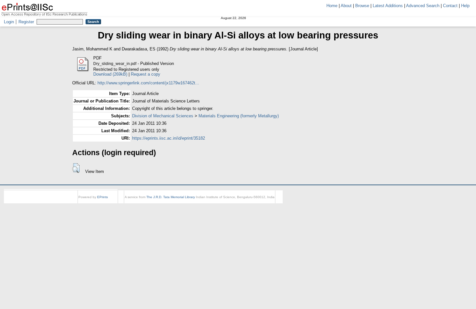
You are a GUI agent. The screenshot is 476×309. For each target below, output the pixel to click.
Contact (450, 5)
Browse (362, 5)
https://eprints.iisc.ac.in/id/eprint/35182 (168, 138)
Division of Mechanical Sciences (162, 115)
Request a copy (145, 74)
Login (9, 21)
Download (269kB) (110, 74)
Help (465, 5)
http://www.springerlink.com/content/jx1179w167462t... (148, 82)
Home (331, 5)
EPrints (102, 197)
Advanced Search (422, 5)
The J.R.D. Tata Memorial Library (170, 197)
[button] (76, 168)
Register (26, 21)
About (346, 5)
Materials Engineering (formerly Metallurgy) (238, 115)
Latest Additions (388, 5)
